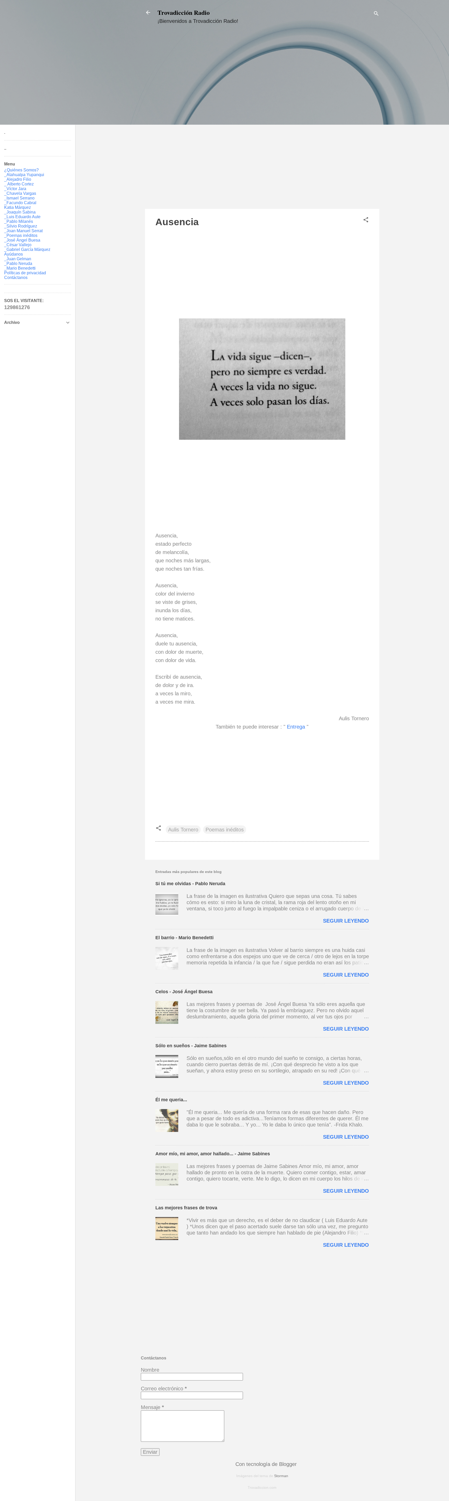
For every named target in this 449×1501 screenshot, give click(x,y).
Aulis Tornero (183, 829)
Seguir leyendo (346, 921)
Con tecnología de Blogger (265, 1464)
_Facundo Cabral (20, 203)
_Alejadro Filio (17, 179)
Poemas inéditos (225, 829)
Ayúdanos (13, 254)
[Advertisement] (262, 121)
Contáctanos (16, 277)
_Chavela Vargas (20, 193)
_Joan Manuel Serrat (23, 231)
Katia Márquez (17, 207)
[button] (366, 220)
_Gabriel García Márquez (27, 249)
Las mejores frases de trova (186, 1207)
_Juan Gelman (17, 259)
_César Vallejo (17, 245)
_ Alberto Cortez (19, 184)
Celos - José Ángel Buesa (184, 991)
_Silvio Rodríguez (20, 226)
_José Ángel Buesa (22, 240)
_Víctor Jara (15, 188)
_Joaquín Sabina (20, 212)
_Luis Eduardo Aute (22, 217)
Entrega (297, 727)
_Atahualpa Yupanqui (24, 174)
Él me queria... (171, 1099)
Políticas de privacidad (25, 273)
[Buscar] (376, 14)
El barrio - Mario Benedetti (184, 937)
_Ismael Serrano (19, 198)
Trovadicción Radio (183, 12)
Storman (281, 1476)
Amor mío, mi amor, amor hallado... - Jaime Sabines (212, 1153)
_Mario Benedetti (20, 268)
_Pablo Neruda (18, 263)
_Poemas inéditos (20, 235)
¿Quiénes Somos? (21, 170)
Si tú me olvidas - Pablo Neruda (190, 883)
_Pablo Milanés (18, 221)
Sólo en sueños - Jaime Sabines (191, 1045)
